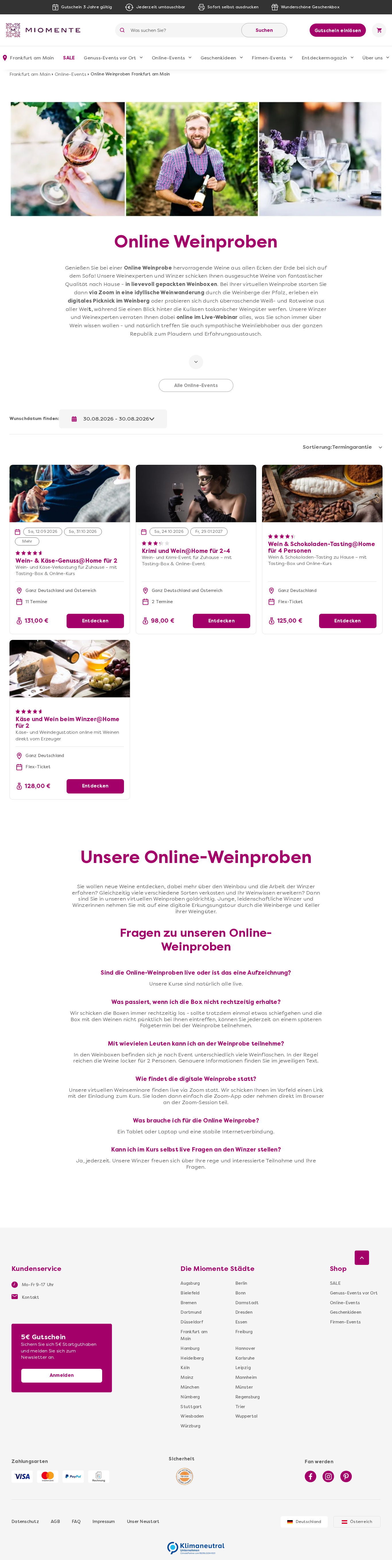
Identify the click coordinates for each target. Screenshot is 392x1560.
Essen (241, 1322)
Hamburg (190, 1348)
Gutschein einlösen (338, 30)
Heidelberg (192, 1358)
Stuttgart (191, 1406)
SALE (69, 58)
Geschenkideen (218, 58)
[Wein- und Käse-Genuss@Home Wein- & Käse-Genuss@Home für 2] (69, 468)
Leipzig (243, 1367)
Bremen (189, 1302)
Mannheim (245, 1377)
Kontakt (30, 1297)
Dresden (244, 1312)
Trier (240, 1406)
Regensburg (245, 1397)
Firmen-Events (269, 58)
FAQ (76, 1521)
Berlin (241, 1283)
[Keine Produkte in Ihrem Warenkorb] (379, 30)
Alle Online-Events (196, 385)
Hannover (245, 1348)
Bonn (240, 1293)
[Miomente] (45, 30)
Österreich (361, 1521)
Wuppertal (245, 1416)
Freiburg (244, 1331)
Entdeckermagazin (324, 58)
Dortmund (191, 1312)
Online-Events (168, 58)
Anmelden (62, 1375)
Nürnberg (190, 1397)
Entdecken (95, 621)
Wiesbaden (192, 1416)
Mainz (187, 1377)
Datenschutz (25, 1521)
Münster (244, 1387)
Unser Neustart (143, 1521)
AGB (55, 1521)
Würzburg (190, 1426)
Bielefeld (190, 1293)
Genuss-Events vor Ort (110, 58)
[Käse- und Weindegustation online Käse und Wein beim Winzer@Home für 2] (69, 668)
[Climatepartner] (196, 1545)
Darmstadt (245, 1302)
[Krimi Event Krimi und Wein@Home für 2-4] (196, 468)
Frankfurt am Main (29, 74)
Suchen (264, 30)
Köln (185, 1367)
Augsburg (190, 1283)
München (190, 1387)
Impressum (103, 1521)
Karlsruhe (245, 1358)
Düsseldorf (192, 1322)
